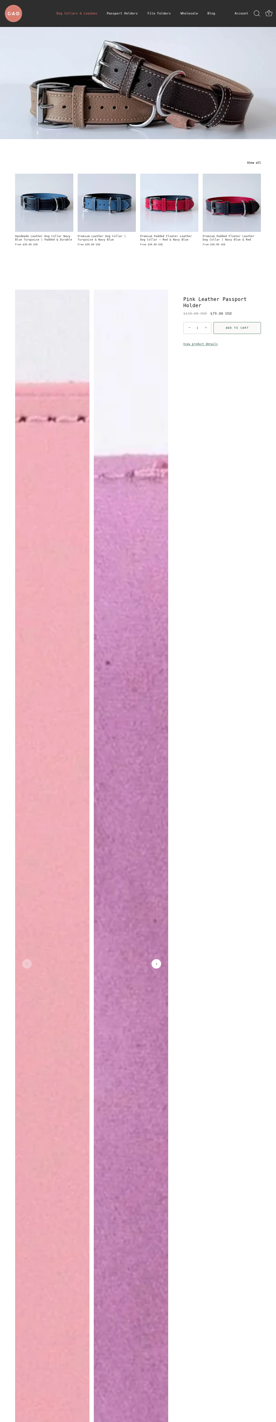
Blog (211, 13)
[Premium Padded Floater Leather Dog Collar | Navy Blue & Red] (232, 203)
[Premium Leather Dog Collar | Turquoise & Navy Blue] (107, 203)
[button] (27, 964)
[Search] (257, 13)
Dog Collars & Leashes (76, 13)
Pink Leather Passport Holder (215, 302)
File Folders (159, 13)
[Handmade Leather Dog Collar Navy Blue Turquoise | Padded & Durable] (44, 203)
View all (254, 162)
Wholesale (189, 13)
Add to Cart (237, 327)
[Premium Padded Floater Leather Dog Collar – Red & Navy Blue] (169, 203)
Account (241, 13)
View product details (200, 344)
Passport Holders (122, 13)
